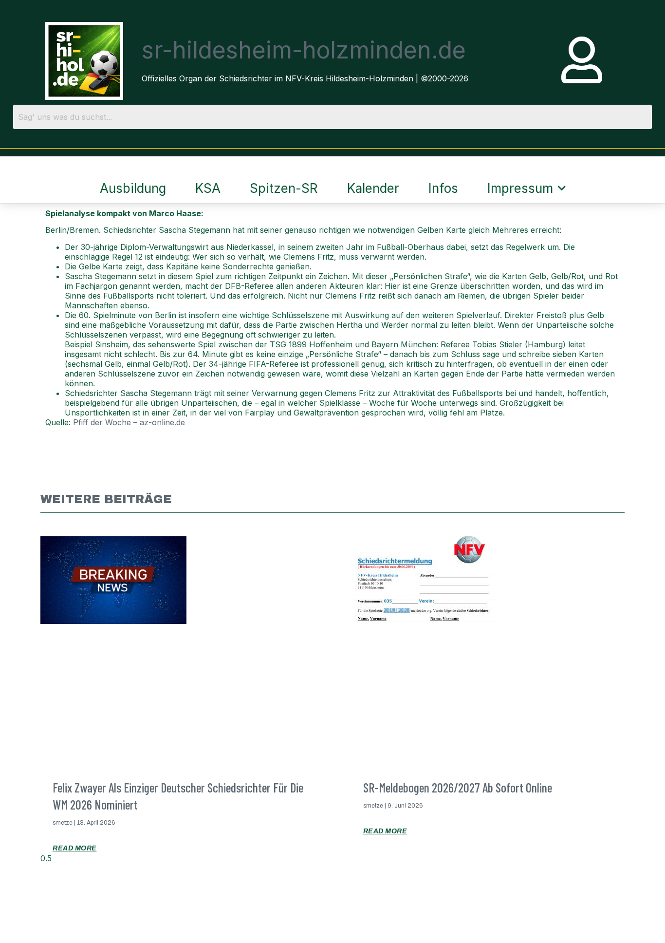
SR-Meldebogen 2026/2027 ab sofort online (457, 787)
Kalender (373, 188)
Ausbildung (133, 188)
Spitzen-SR (284, 188)
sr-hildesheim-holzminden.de (304, 50)
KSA (208, 188)
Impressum (520, 188)
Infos (443, 188)
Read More (75, 848)
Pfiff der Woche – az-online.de (129, 422)
